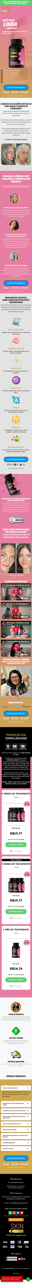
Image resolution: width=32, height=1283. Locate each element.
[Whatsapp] (10, 1213)
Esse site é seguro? (8, 1148)
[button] (3, 560)
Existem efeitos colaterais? (10, 1088)
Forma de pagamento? (9, 1142)
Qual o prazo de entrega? (10, 1129)
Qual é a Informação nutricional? (12, 1123)
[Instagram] (14, 1213)
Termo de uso (16, 1273)
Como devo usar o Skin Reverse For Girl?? (14, 1110)
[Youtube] (21, 1213)
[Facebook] (18, 1213)
